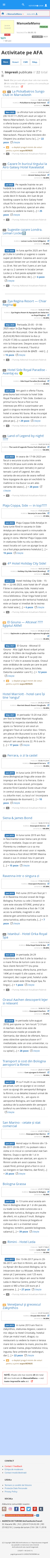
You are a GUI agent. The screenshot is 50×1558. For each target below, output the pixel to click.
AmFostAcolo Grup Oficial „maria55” (19, 1515)
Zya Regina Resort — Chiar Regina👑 (25, 303)
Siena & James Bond (17, 818)
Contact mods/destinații (16, 1472)
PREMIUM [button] (44, 27)
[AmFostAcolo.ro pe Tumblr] (41, 1508)
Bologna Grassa (14, 1184)
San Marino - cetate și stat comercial (21, 1124)
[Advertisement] (25, 1420)
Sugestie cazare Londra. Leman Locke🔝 (22, 231)
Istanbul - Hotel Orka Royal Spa (25, 935)
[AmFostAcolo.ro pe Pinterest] (35, 1508)
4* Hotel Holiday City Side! (26, 563)
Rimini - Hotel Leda (21, 1242)
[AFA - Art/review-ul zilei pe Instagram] (5, 1508)
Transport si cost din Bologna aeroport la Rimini (24, 1063)
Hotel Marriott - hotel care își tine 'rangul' (24, 695)
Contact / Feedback (13, 1466)
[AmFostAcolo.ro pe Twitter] (29, 1508)
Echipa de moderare (14, 1469)
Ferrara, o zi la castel (22, 755)
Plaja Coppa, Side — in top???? (25, 505)
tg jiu (3, 37)
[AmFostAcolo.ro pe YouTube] (23, 1508)
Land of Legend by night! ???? (23, 437)
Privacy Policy (11, 1491)
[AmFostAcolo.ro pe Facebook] (17, 1508)
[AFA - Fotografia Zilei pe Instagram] (11, 1508)
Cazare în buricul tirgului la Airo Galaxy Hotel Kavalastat (25, 165)
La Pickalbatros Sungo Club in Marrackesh (24, 93)
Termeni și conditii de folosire (18, 1485)
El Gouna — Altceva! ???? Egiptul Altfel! (23, 624)
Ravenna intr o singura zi (21, 876)
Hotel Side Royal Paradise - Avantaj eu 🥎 (25, 371)
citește (16, 142)
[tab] (5, 62)
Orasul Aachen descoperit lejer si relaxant (25, 1001)
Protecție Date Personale (16, 1488)
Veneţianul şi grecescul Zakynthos (22, 1306)
